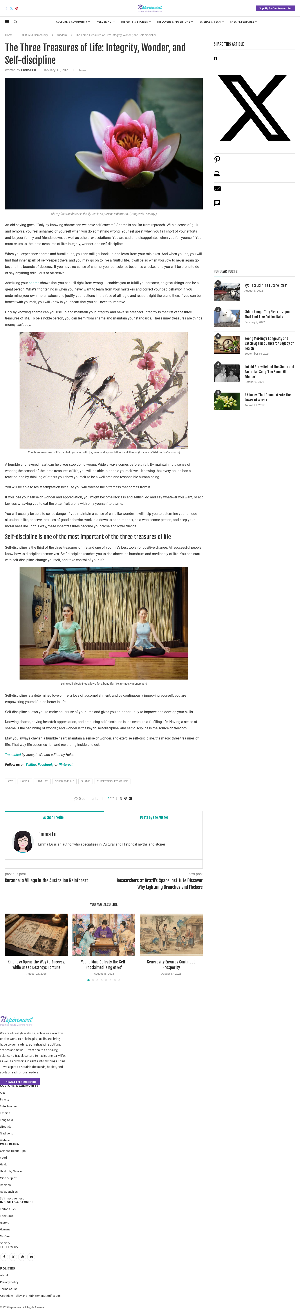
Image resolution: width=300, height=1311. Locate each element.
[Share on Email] (217, 191)
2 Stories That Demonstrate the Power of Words (267, 397)
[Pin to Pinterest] (125, 798)
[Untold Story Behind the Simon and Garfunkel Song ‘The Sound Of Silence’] (227, 373)
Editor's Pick (8, 1208)
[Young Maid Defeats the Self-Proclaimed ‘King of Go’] (104, 935)
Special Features (242, 21)
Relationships (9, 1191)
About (4, 1275)
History (4, 1222)
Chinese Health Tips (13, 1150)
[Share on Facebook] (117, 798)
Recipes (5, 1184)
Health (4, 1164)
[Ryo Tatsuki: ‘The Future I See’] (227, 292)
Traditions (6, 1133)
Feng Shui (6, 1119)
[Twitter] (11, 8)
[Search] (15, 22)
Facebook (45, 765)
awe (10, 781)
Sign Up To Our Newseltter (275, 8)
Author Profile (53, 817)
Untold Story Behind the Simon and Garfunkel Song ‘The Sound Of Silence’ (269, 372)
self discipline (64, 781)
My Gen (5, 1236)
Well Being (104, 21)
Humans (5, 1229)
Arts (2, 1092)
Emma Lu (28, 70)
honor (24, 781)
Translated (13, 755)
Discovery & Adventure (173, 21)
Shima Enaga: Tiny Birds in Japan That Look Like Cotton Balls (267, 314)
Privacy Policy (9, 1282)
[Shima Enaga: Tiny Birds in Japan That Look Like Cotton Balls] (227, 318)
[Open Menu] (7, 21)
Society (5, 1242)
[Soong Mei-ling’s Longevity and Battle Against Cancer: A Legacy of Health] (227, 345)
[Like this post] (112, 798)
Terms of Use (9, 1288)
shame (34, 283)
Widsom (5, 1140)
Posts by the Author (154, 817)
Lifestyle (5, 1126)
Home (9, 35)
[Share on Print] (217, 176)
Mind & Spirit (8, 1177)
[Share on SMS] (217, 205)
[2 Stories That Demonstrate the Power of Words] (227, 401)
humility (42, 781)
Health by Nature (11, 1171)
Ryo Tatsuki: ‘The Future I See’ (265, 285)
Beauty (4, 1099)
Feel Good (7, 1215)
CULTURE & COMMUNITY (19, 1085)
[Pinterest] (16, 8)
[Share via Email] (130, 798)
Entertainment (9, 1106)
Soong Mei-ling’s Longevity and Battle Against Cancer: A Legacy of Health (269, 343)
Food (3, 1157)
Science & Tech (210, 21)
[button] (11, 947)
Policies (7, 1268)
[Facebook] (6, 8)
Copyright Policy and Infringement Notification (30, 1295)
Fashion (5, 1112)
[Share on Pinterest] (217, 162)
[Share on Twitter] (121, 798)
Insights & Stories (134, 21)
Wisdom (61, 35)
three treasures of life (112, 781)
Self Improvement (12, 1198)
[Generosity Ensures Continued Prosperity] (171, 935)
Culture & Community (71, 21)
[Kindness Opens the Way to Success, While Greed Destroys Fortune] (36, 935)
